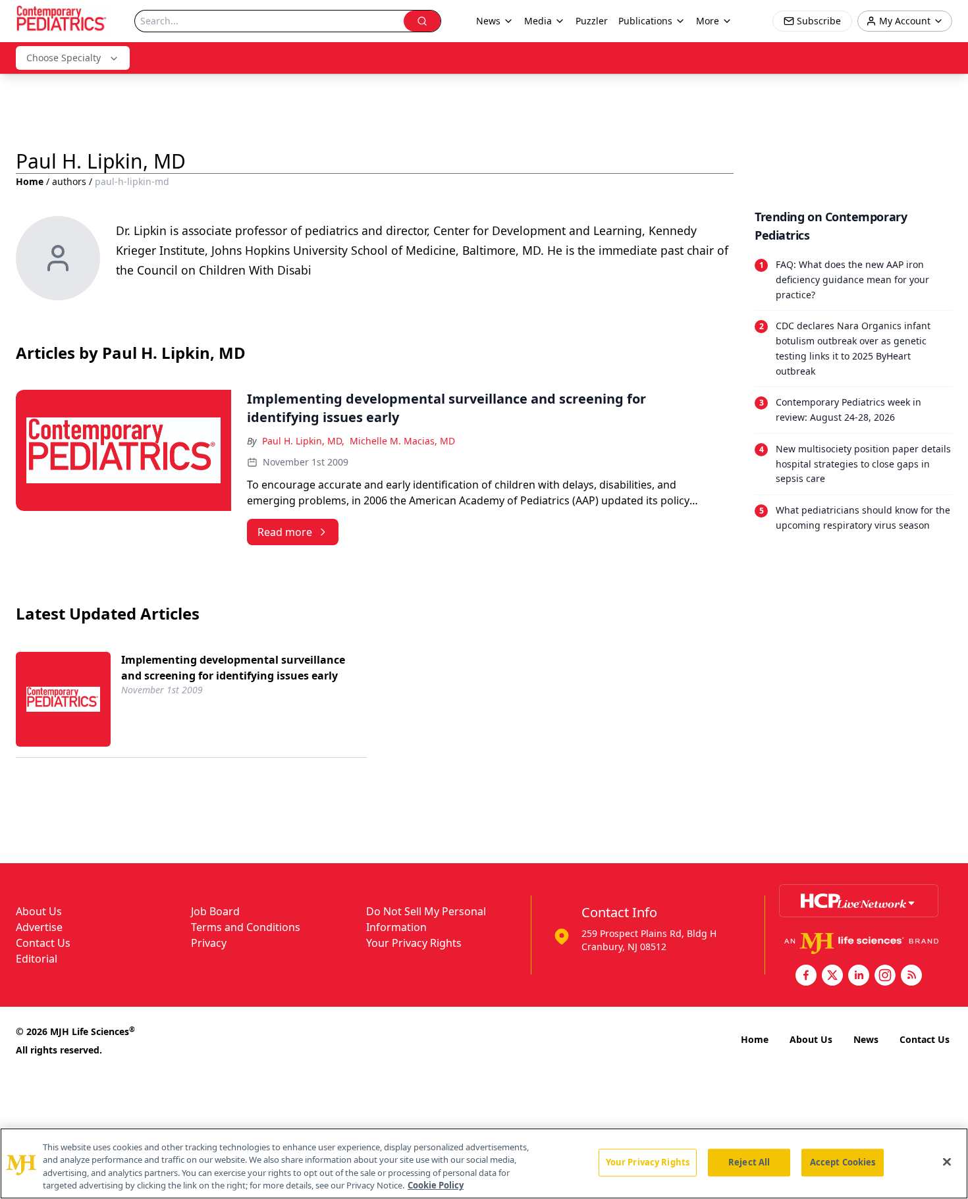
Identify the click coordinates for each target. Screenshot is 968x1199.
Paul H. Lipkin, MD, (303, 441)
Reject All (749, 1162)
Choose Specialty (63, 57)
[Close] (946, 1161)
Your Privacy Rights (414, 943)
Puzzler (592, 20)
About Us (39, 911)
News (865, 1039)
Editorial (36, 958)
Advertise (39, 927)
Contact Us (43, 943)
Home (29, 181)
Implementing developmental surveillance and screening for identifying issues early (233, 668)
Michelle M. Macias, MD (402, 441)
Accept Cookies (843, 1162)
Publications (645, 20)
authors (69, 181)
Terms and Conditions (245, 927)
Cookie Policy (436, 1185)
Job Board (215, 911)
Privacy (209, 943)
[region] (484, 1163)
